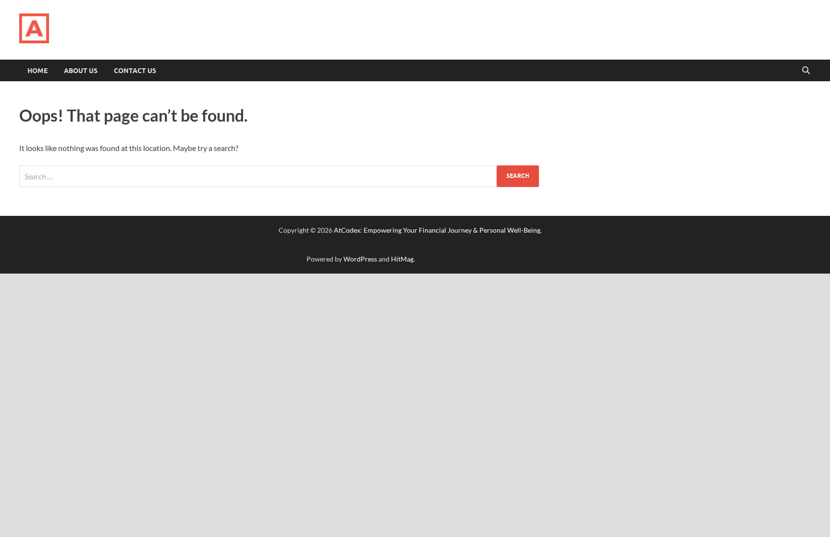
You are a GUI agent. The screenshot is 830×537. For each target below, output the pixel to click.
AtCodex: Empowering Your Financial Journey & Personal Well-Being (437, 230)
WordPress (360, 259)
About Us (81, 71)
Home (37, 71)
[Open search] (806, 71)
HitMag (402, 259)
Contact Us (135, 71)
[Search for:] (279, 176)
